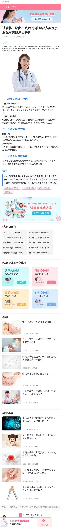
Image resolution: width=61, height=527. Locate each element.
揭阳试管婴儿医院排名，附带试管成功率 (21, 247)
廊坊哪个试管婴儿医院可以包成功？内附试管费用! (25, 253)
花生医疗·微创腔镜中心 (13, 237)
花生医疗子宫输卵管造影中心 (42, 253)
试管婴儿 (5, 507)
